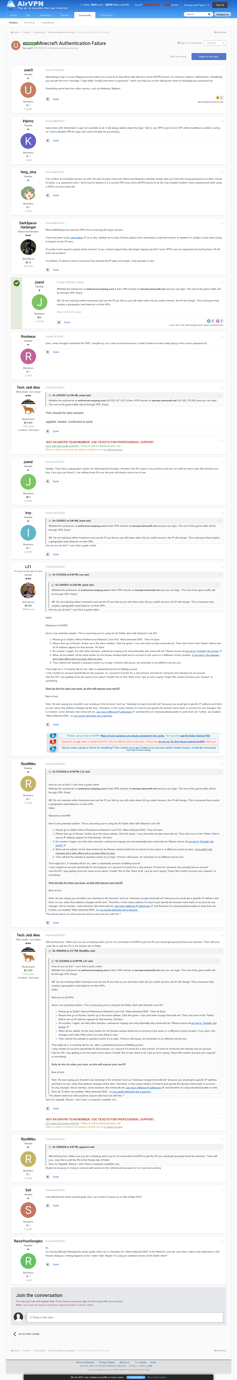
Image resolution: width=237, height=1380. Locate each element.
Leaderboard (47, 22)
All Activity (29, 22)
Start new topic (178, 56)
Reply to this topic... (43, 1317)
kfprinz (28, 121)
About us (124, 1362)
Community (85, 15)
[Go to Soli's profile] (28, 1210)
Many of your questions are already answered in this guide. (133, 735)
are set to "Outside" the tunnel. (202, 651)
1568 (29, 422)
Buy (28, 15)
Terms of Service (85, 1362)
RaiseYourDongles (28, 1241)
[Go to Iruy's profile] (28, 533)
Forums (13, 22)
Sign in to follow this (191, 42)
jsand (39, 282)
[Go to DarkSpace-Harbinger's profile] (28, 247)
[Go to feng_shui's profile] (28, 192)
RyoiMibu (28, 764)
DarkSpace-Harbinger (28, 225)
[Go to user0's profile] (15, 45)
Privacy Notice (107, 1362)
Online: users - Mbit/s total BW (105, 4)
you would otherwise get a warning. (93, 715)
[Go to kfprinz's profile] (28, 141)
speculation (77, 237)
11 (29, 262)
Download (45, 15)
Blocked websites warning (64, 48)
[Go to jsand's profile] (39, 302)
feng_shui (28, 172)
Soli (28, 1190)
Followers (211, 43)
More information (157, 1377)
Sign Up (220, 5)
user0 (29, 48)
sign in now (88, 1301)
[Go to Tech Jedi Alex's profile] (28, 407)
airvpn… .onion (148, 1362)
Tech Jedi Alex (28, 387)
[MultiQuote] (48, 99)
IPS (150, 1366)
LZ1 (28, 567)
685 (29, 605)
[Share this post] (222, 70)
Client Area (107, 15)
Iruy (28, 513)
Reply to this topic (209, 56)
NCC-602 (180, 325)
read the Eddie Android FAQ (195, 735)
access (171, 5)
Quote (56, 99)
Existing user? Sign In (196, 5)
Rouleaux (28, 336)
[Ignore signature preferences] (221, 440)
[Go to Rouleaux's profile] (28, 356)
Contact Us (223, 14)
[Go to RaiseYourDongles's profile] (28, 1261)
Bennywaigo (204, 102)
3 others (206, 325)
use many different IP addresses (114, 711)
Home (13, 15)
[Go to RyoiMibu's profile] (28, 784)
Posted (55, 70)
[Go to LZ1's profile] (28, 590)
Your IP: (146, 5)
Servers (65, 15)
